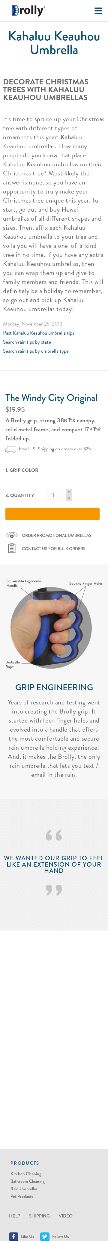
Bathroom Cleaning (27, 1181)
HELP (14, 1216)
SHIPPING (39, 1216)
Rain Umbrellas (23, 1189)
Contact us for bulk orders (54, 549)
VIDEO (66, 1216)
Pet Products (21, 1196)
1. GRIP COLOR (21, 470)
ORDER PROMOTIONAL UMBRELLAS (57, 535)
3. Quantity (19, 495)
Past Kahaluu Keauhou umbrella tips (38, 333)
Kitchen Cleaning (25, 1173)
